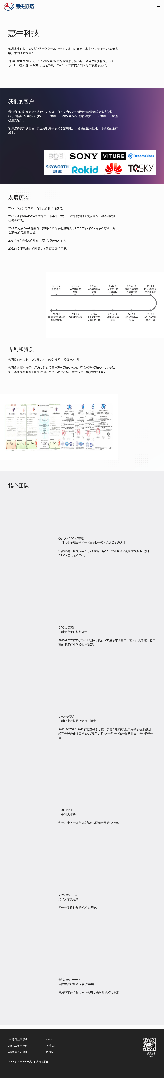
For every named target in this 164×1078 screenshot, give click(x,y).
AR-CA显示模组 (18, 1046)
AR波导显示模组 (18, 1052)
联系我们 (51, 1046)
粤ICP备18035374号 (18, 1062)
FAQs (49, 1039)
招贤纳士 (51, 1052)
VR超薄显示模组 (18, 1039)
